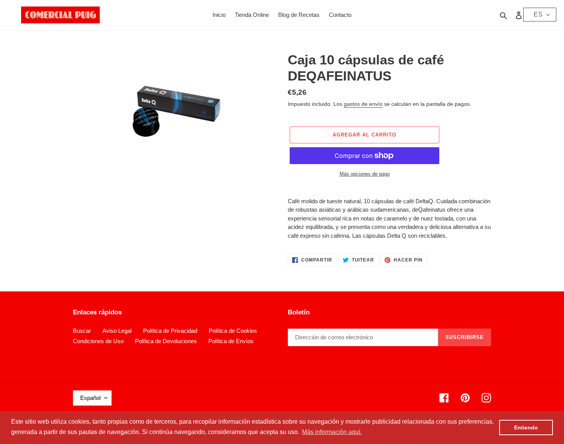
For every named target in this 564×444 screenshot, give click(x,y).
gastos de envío (363, 104)
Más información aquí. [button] (332, 432)
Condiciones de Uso (98, 341)
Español (90, 398)
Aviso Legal (117, 330)
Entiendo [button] (526, 427)
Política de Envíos (231, 341)
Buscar (82, 330)
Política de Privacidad (170, 330)
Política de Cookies (233, 330)
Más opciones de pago (365, 174)
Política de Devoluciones (166, 341)
